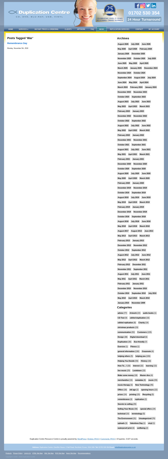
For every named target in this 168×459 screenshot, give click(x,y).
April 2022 (132, 130)
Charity (141, 323)
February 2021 (124, 159)
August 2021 (123, 149)
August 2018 (123, 221)
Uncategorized (145, 418)
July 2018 (135, 221)
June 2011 (146, 274)
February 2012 (124, 264)
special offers (146, 409)
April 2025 (144, 63)
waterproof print (125, 428)
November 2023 (140, 92)
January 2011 (138, 284)
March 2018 (145, 226)
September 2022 (139, 121)
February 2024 (136, 87)
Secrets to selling (125, 404)
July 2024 (152, 78)
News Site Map (71, 453)
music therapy (124, 385)
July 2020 (135, 173)
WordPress (81, 439)
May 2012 (122, 260)
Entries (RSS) (93, 439)
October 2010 (123, 293)
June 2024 (122, 82)
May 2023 (122, 106)
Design (121, 337)
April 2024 (144, 82)
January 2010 (123, 303)
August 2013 (136, 231)
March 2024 (123, 87)
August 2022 (123, 125)
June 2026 (146, 44)
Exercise (121, 346)
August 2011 (123, 274)
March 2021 (145, 154)
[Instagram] (143, 5)
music (151, 380)
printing (132, 394)
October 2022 (123, 121)
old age (133, 390)
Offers (120, 390)
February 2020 (124, 183)
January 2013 (138, 240)
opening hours (147, 390)
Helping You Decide (126, 361)
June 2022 (146, 125)
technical (121, 414)
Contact (139, 29)
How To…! (122, 366)
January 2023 (138, 111)
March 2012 (145, 260)
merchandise (123, 380)
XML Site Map (49, 453)
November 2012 (140, 245)
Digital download (137, 337)
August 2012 (123, 255)
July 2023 (135, 101)
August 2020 (123, 173)
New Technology (142, 385)
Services (23, 29)
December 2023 (124, 92)
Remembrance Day (17, 43)
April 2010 (132, 298)
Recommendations (84, 453)
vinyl (150, 423)
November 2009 (138, 303)
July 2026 (135, 44)
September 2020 (139, 169)
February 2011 (124, 284)
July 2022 (135, 125)
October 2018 (123, 216)
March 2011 (144, 279)
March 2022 (145, 130)
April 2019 (132, 202)
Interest (136, 366)
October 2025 (139, 58)
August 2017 (123, 231)
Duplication (123, 342)
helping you (141, 356)
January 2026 (123, 54)
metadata (139, 380)
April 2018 (132, 226)
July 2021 (135, 149)
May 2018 (122, 226)
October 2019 (123, 193)
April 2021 (132, 154)
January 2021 (138, 159)
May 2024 (133, 82)
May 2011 (122, 279)
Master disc (145, 375)
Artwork (81, 29)
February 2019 (124, 207)
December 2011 (139, 264)
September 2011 (140, 269)
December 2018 (124, 212)
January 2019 (138, 207)
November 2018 (140, 212)
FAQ (92, 29)
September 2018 (139, 216)
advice (120, 313)
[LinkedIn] (153, 5)
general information (126, 351)
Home (10, 29)
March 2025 (123, 68)
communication (124, 332)
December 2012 (124, 245)
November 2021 (140, 140)
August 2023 (123, 101)
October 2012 (123, 250)
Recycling (147, 394)
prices (120, 394)
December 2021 (124, 140)
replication (139, 399)
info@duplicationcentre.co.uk (125, 447)
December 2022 (124, 116)
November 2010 (140, 288)
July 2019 (135, 197)
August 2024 (139, 78)
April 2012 (132, 260)
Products (9, 453)
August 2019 (123, 197)
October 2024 (139, 73)
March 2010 (145, 298)
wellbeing (141, 428)
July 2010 (152, 293)
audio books (148, 313)
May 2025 (133, 63)
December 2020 (124, 164)
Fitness (133, 346)
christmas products (126, 327)
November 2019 (140, 188)
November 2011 (124, 269)
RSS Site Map (60, 453)
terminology (137, 414)
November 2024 (124, 73)
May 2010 (122, 298)
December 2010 (124, 288)
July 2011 (135, 274)
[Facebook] (137, 5)
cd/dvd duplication (138, 318)
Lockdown (137, 370)
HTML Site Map (37, 453)
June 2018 (146, 221)
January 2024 (150, 87)
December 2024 (150, 68)
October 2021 (123, 145)
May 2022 (122, 130)
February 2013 (124, 240)
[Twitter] (148, 5)
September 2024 (124, 78)
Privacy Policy (18, 453)
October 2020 (123, 169)
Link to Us (27, 453)
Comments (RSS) (108, 439)
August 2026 (123, 44)
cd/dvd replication (125, 323)
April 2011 (132, 279)
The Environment (125, 418)
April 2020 (132, 178)
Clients (68, 29)
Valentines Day (136, 423)
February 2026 (146, 49)
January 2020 (138, 183)
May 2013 (122, 236)
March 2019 (145, 202)
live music (122, 370)
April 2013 (132, 236)
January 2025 (136, 68)
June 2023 (146, 101)
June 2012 (146, 255)
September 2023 (139, 97)
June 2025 (122, 63)
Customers (142, 332)
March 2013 (145, 236)
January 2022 (138, 135)
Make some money (126, 375)
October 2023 (123, 97)
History (144, 361)
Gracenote (146, 351)
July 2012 (135, 255)
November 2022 (140, 116)
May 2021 (122, 154)
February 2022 (124, 135)
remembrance (124, 399)
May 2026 (122, 49)
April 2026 (132, 49)
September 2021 (139, 145)
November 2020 (140, 164)
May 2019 (122, 202)
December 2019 (124, 188)
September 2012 (139, 250)
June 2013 (149, 231)
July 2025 (152, 58)
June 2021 (146, 149)
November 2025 (124, 58)
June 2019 (146, 197)
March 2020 (145, 178)
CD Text (121, 318)
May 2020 (122, 178)
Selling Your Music (126, 409)
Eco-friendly (139, 342)
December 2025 (138, 54)
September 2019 (139, 193)
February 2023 (124, 111)
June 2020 (146, 173)
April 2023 (132, 106)
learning (149, 366)
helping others (124, 356)
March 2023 (145, 106)
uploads (121, 423)
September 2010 (139, 293)
